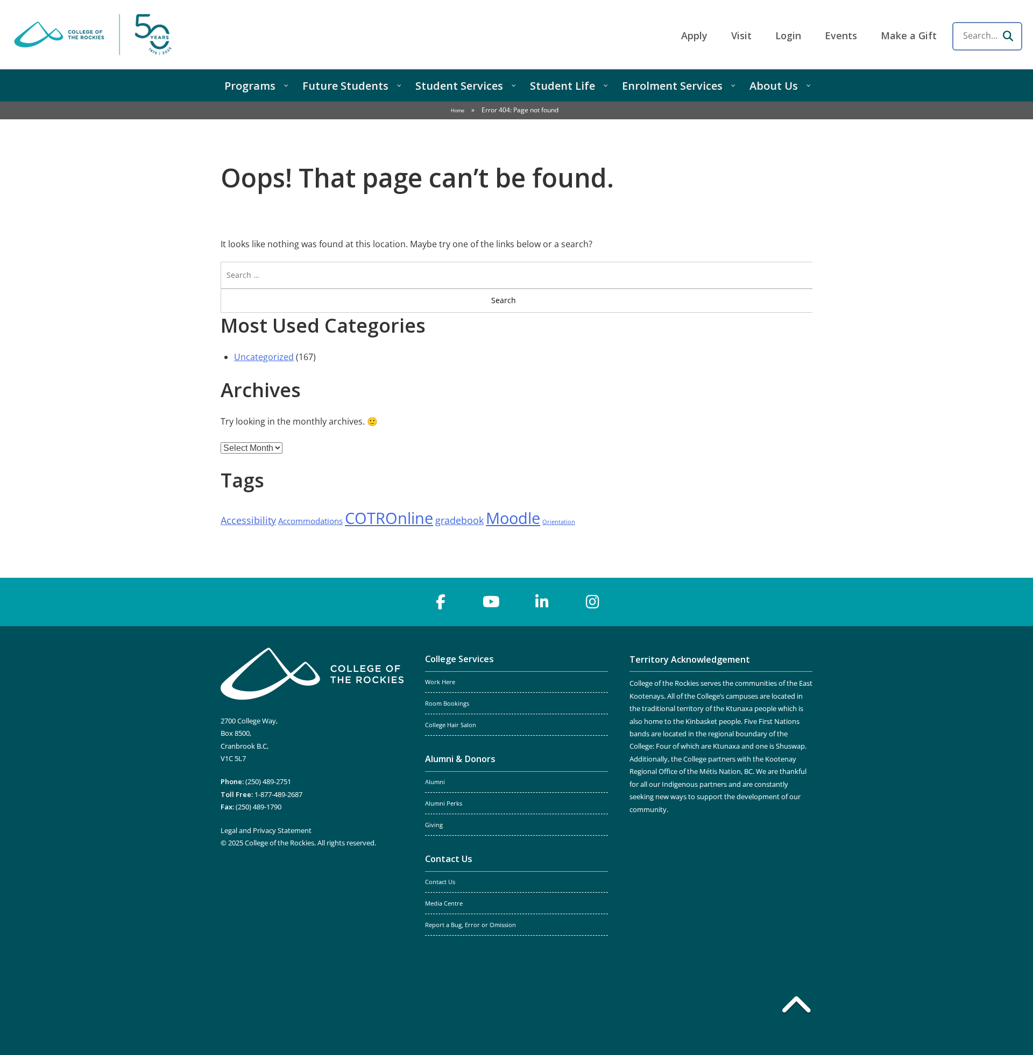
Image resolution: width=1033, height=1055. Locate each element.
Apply (694, 35)
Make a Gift (909, 35)
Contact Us (448, 859)
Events (841, 35)
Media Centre (444, 903)
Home (457, 110)
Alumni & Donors (460, 759)
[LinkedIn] (541, 601)
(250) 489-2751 (268, 781)
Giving (434, 825)
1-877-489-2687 (278, 794)
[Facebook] (440, 601)
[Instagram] (592, 601)
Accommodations (310, 520)
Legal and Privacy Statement (266, 830)
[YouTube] (491, 601)
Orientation (558, 522)
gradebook (459, 520)
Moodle (513, 518)
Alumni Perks (443, 803)
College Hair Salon (450, 725)
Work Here (440, 682)
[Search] (1007, 36)
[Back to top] (796, 1007)
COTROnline (389, 518)
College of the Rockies (94, 34)
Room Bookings (447, 703)
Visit (741, 35)
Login (788, 35)
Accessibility (248, 520)
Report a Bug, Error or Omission (470, 925)
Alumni (435, 782)
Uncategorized (264, 357)
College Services (459, 659)
